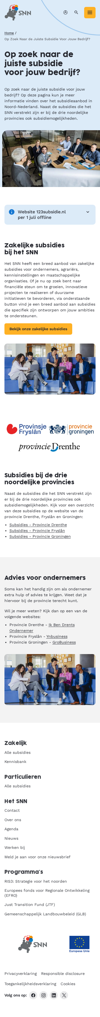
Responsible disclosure (63, 973)
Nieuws (11, 838)
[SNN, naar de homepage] (17, 12)
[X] (64, 995)
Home (9, 33)
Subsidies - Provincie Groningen (40, 536)
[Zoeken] (76, 12)
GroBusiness (64, 642)
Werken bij (14, 847)
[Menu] (90, 12)
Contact (12, 810)
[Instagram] (43, 995)
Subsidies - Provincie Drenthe (38, 524)
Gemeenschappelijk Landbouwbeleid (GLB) (45, 914)
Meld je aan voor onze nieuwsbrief (37, 857)
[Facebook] (33, 995)
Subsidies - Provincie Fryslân (37, 530)
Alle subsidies (17, 752)
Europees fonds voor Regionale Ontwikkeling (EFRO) (46, 893)
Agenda (11, 829)
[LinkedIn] (54, 995)
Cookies (68, 984)
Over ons (12, 820)
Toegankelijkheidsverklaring (30, 984)
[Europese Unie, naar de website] (79, 944)
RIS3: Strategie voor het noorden (35, 881)
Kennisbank (15, 761)
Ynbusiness (57, 636)
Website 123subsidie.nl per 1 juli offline (42, 214)
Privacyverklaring (20, 973)
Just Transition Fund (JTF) (29, 904)
